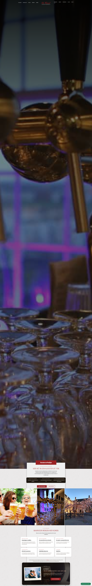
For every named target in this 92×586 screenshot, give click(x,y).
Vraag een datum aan (41, 486)
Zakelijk (37, 2)
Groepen (29, 2)
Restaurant (19, 2)
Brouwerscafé (25, 2)
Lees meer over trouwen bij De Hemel (61, 554)
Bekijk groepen (51, 486)
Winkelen (33, 2)
